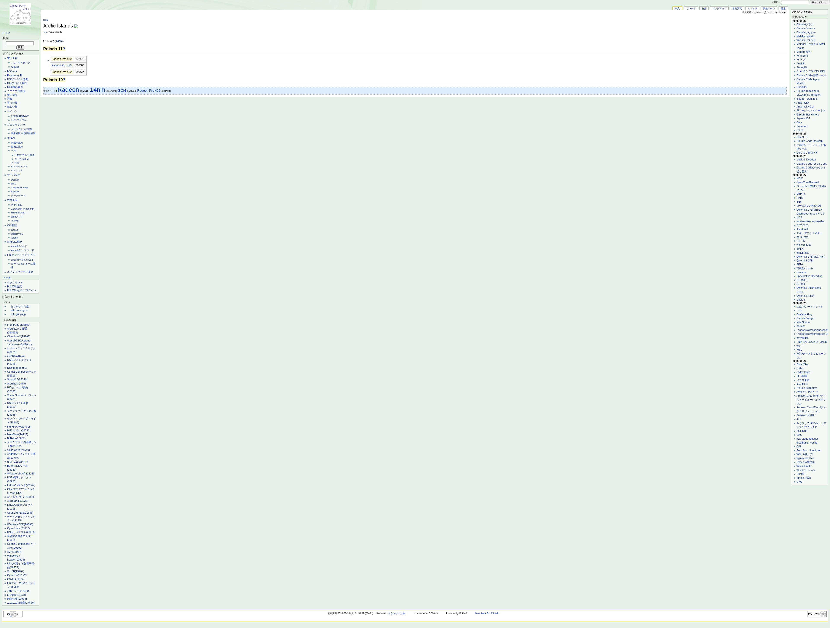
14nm (59, 41)
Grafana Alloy (804, 314)
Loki (798, 310)
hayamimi (802, 338)
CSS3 (22, 212)
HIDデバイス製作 (17, 83)
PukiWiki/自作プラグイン (21, 290)
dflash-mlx (802, 252)
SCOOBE (802, 431)
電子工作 (12, 58)
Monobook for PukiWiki (487, 613)
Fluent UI (801, 137)
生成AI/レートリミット (809, 306)
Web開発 (12, 200)
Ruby (19, 204)
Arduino (15, 67)
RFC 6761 (802, 225)
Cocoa (14, 230)
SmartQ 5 (17, 379)
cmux (799, 130)
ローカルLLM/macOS (808, 205)
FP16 (799, 197)
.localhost (802, 229)
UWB (799, 481)
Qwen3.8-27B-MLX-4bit (810, 256)
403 (798, 419)
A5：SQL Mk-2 (20, 496)
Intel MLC (802, 384)
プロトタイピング (20, 62)
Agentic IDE (803, 118)
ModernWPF (803, 51)
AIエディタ (17, 170)
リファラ (752, 8)
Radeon (68, 89)
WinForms (802, 55)
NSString (17, 367)
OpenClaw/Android (807, 182)
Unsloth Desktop (806, 159)
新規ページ (769, 8)
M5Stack (12, 71)
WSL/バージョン (806, 470)
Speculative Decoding (809, 276)
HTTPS (800, 240)
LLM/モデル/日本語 (24, 155)
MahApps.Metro (805, 36)
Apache (15, 191)
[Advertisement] (736, 23)
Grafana (801, 272)
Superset (801, 126)
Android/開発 (14, 241)
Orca (799, 122)
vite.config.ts (803, 244)
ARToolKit (17, 500)
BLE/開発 (801, 376)
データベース (18, 195)
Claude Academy (806, 387)
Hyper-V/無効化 (805, 462)
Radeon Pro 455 (61, 65)
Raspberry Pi (14, 75)
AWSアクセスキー (807, 391)
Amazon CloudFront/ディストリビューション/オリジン (811, 399)
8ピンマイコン (19, 120)
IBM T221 (17, 461)
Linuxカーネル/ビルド (22, 259)
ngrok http (802, 237)
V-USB (15, 571)
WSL (13, 183)
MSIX (799, 178)
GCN (45, 20)
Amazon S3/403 (805, 415)
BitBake (16, 438)
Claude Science (805, 28)
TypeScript (28, 208)
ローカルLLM (21, 159)
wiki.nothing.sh (19, 310)
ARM (21, 116)
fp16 (799, 201)
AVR (26, 116)
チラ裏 (7, 278)
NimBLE (801, 474)
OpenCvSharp (20, 512)
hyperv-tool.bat (805, 458)
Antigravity (802, 102)
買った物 (12, 102)
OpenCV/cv (18, 528)
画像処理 (16, 133)
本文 (677, 8)
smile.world (18, 450)
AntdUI (800, 63)
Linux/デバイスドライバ (21, 254)
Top (45, 32)
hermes (800, 326)
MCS (799, 217)
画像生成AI (17, 142)
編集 (783, 8)
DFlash (800, 283)
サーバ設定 (13, 174)
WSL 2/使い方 (804, 454)
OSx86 (15, 579)
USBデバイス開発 (17, 79)
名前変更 (737, 8)
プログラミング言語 (21, 129)
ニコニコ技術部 (16, 91)
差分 (704, 8)
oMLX (799, 248)
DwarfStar (802, 364)
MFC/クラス (18, 430)
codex (800, 368)
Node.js (15, 220)
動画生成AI (17, 146)
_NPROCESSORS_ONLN (811, 341)
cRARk (16, 356)
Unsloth (801, 299)
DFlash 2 (801, 280)
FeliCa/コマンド (21, 485)
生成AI (11, 137)
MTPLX (800, 193)
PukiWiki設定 (14, 286)
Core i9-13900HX (806, 152)
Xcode (14, 237)
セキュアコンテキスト (809, 233)
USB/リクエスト (21, 532)
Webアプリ (17, 216)
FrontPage (18, 324)
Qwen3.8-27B (804, 260)
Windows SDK (20, 524)
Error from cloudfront (808, 450)
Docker (15, 179)
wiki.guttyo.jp (18, 314)
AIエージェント (19, 166)
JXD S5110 (18, 591)
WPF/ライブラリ (806, 40)
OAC (799, 434)
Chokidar (801, 87)
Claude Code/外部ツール (811, 75)
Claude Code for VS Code (811, 163)
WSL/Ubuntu (803, 466)
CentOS (15, 187)
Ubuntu (24, 187)
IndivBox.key (19, 426)
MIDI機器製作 (15, 87)
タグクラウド (15, 282)
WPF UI (800, 59)
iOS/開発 (12, 225)
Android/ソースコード (22, 250)
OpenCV (17, 575)
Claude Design (805, 318)
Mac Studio (803, 322)
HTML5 (15, 212)
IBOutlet (16, 594)
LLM (13, 150)
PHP (13, 204)
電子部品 (12, 94)
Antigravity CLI (805, 106)
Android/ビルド (19, 246)
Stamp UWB (803, 477)
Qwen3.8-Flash (805, 295)
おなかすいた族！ (21, 306)
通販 (9, 98)
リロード (691, 8)
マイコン (12, 111)
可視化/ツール (804, 268)
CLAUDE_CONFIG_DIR (810, 71)
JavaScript (16, 208)
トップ (6, 32)
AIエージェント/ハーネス (810, 110)
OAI (798, 446)
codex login (803, 372)
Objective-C (17, 233)
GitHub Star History (807, 114)
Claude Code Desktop (809, 141)
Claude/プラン (805, 24)
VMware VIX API (21, 473)
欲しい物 (12, 106)
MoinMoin (17, 434)
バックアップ (719, 8)
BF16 (799, 264)
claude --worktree (806, 98)
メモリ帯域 (802, 380)
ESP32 (14, 116)
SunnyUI (801, 67)
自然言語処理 (28, 133)
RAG (17, 162)
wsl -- (799, 345)
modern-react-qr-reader (810, 221)
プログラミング (16, 124)
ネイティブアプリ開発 (20, 272)
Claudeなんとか (806, 32)
